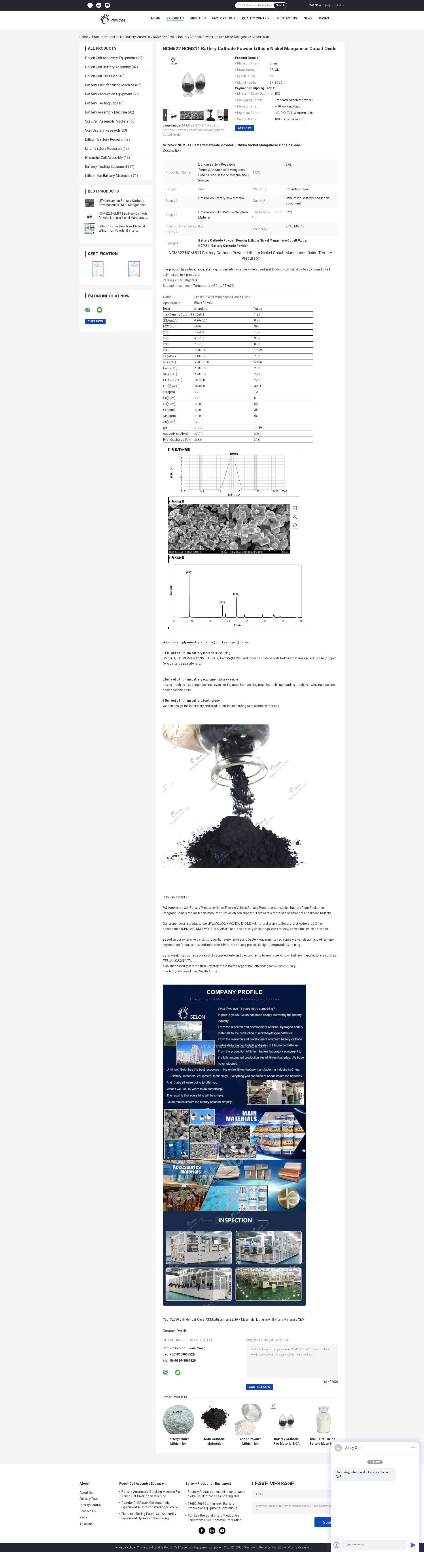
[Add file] (336, 1545)
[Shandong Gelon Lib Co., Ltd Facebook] (90, 5)
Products (175, 18)
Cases (324, 18)
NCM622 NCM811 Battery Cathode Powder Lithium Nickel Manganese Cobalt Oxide (123, 218)
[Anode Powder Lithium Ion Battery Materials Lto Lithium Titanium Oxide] (250, 1419)
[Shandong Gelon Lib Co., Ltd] (113, 19)
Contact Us (287, 18)
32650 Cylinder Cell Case (187, 1319)
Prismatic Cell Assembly (104, 157)
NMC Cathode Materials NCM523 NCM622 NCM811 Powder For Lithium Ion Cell (214, 1441)
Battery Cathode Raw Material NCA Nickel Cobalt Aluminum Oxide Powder (286, 1441)
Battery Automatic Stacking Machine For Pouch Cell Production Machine (150, 1494)
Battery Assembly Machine (106, 112)
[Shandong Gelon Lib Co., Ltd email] (90, 310)
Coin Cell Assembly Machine (107, 121)
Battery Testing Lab (100, 103)
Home (155, 18)
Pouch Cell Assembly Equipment (110, 58)
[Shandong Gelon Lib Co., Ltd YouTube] (107, 5)
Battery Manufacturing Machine (109, 85)
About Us (198, 18)
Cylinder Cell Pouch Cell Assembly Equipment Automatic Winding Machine (149, 1505)
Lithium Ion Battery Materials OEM (280, 1319)
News (308, 18)
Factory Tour (223, 18)
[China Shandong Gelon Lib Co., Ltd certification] (98, 269)
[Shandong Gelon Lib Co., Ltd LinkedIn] (99, 5)
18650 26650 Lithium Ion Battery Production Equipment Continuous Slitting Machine (212, 1506)
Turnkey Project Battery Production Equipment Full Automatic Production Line (215, 1518)
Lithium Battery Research (105, 139)
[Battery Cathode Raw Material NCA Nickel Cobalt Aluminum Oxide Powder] (286, 1419)
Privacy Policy (125, 1547)
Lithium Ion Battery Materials (129, 37)
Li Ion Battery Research (103, 148)
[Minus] (413, 1447)
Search (280, 5)
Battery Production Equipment (108, 94)
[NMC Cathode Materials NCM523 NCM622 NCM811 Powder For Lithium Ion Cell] (214, 1419)
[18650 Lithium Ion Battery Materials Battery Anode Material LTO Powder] (322, 1419)
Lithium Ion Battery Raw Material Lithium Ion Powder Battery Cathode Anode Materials (122, 230)
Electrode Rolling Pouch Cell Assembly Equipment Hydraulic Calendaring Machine (148, 1516)
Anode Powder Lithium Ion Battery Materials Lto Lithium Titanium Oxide (250, 1441)
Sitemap (86, 1523)
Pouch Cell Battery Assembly (108, 67)
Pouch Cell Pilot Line (101, 76)
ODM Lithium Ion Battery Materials (230, 1319)
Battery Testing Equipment (106, 166)
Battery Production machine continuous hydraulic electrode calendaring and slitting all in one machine (217, 1494)
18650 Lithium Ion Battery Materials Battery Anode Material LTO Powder (322, 1441)
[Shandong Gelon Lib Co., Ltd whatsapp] (102, 310)
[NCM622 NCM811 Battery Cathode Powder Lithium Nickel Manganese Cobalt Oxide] (89, 215)
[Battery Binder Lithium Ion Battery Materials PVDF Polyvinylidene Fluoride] (178, 1419)
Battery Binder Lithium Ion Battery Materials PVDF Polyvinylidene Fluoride (178, 1441)
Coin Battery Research (102, 130)
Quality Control (256, 18)
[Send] (412, 1545)
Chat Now (314, 5)
